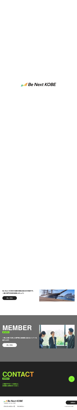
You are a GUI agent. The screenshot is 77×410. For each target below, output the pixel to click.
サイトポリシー (20, 406)
